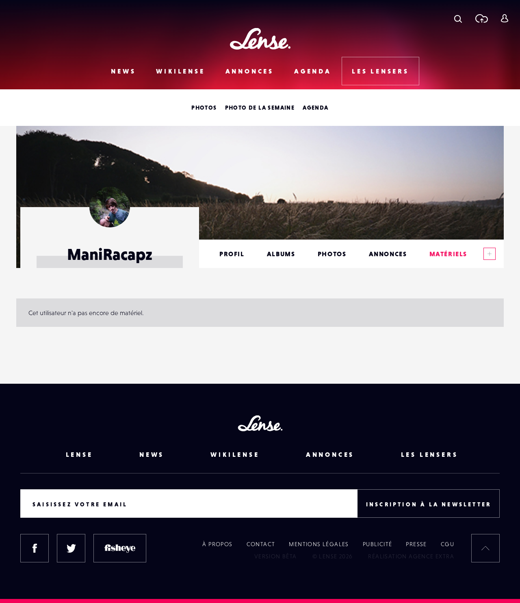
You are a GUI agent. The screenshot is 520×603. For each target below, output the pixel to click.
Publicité (377, 544)
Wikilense (180, 71)
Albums (281, 253)
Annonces (249, 71)
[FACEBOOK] (34, 548)
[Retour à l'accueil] (260, 39)
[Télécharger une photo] (481, 18)
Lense (79, 454)
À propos (217, 544)
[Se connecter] (504, 18)
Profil (232, 253)
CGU (447, 544)
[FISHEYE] (119, 548)
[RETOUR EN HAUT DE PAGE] (485, 548)
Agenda (313, 71)
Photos (204, 107)
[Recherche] (458, 18)
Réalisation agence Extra (411, 556)
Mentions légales (319, 544)
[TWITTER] (71, 548)
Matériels (448, 253)
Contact (261, 544)
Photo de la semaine (260, 107)
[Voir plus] (489, 254)
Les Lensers (380, 71)
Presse (416, 544)
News (123, 71)
